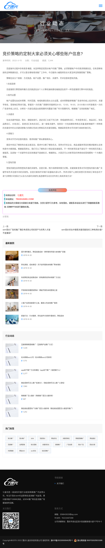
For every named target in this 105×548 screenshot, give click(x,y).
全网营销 (22, 444)
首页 (38, 30)
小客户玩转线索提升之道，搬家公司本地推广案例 (39, 303)
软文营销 (33, 444)
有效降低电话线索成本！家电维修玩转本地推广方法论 (41, 277)
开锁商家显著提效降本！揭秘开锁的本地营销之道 (39, 290)
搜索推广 (58, 444)
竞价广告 (81, 444)
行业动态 (58, 30)
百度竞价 (42, 438)
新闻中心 (47, 30)
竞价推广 (22, 438)
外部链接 (10, 451)
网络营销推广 (80, 438)
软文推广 (10, 438)
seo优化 (33, 451)
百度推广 (10, 444)
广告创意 (69, 444)
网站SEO (22, 451)
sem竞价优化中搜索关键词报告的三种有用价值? (81, 229)
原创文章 (92, 444)
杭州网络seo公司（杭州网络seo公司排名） (37, 357)
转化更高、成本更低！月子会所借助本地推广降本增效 (41, 265)
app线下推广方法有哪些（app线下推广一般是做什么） (41, 370)
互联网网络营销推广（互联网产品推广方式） (37, 345)
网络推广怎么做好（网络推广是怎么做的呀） (37, 396)
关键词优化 (45, 444)
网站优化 (54, 438)
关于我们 (60, 483)
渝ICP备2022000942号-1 (62, 540)
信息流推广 (45, 451)
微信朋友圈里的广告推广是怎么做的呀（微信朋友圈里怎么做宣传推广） (47, 409)
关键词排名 (66, 438)
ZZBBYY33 (12, 207)
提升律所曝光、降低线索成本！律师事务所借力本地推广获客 (43, 252)
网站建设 (92, 438)
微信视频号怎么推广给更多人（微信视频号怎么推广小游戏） (43, 383)
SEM (32, 438)
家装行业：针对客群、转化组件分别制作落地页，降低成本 (42, 316)
